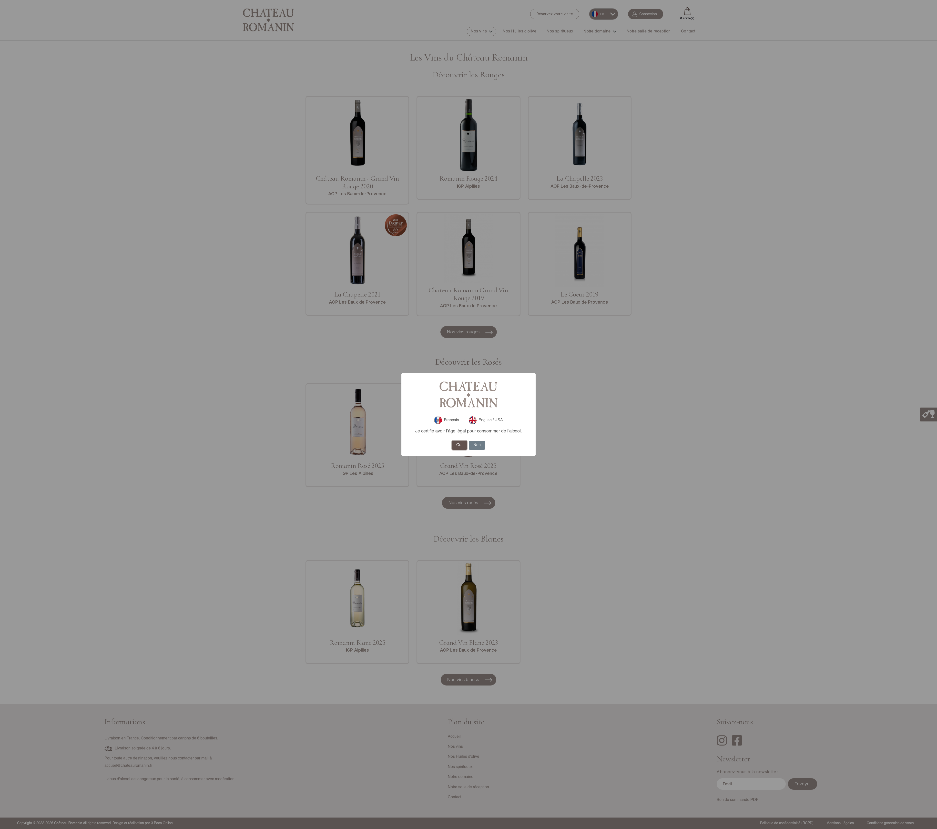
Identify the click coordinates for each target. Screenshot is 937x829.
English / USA (491, 420)
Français (451, 420)
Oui (459, 445)
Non (477, 445)
